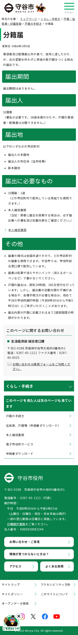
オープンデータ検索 (15, 603)
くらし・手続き (50, 19)
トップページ (28, 19)
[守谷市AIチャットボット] (11, 623)
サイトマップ (11, 584)
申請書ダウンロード (19, 453)
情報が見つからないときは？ (29, 554)
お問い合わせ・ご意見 (24, 542)
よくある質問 (54, 566)
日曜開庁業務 (16, 524)
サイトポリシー (12, 594)
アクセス (15, 566)
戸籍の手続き (33, 24)
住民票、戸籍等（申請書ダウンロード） (33, 425)
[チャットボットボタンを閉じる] (18, 616)
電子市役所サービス (19, 444)
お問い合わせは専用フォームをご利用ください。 (41, 366)
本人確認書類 (17, 230)
